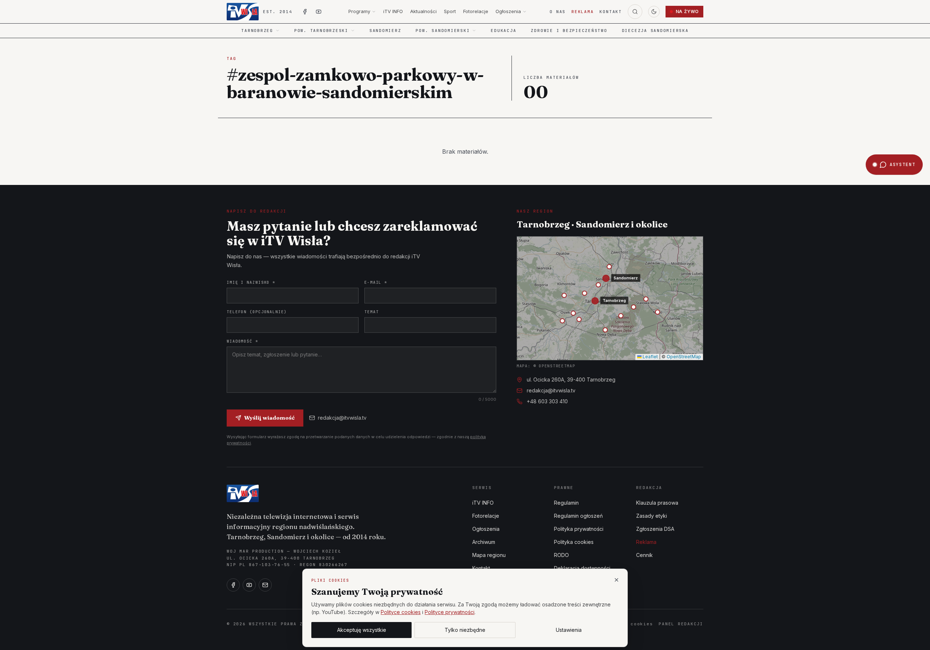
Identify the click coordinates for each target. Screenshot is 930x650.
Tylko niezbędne (465, 630)
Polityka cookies (574, 542)
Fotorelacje (475, 11)
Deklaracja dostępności (582, 568)
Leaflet (650, 356)
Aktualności (423, 11)
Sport (450, 11)
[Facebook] (233, 585)
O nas (558, 11)
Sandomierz (385, 30)
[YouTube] (249, 585)
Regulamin (566, 503)
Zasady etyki (651, 516)
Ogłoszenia (508, 11)
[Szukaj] (635, 11)
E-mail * (375, 282)
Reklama (582, 11)
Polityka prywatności (578, 529)
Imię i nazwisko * (251, 282)
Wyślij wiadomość (269, 417)
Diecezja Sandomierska (655, 30)
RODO (561, 555)
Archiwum (483, 542)
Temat (371, 311)
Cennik (644, 555)
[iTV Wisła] (243, 493)
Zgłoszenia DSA (655, 529)
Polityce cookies (401, 612)
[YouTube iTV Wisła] (318, 11)
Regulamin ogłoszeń (578, 516)
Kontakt (610, 11)
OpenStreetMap (684, 356)
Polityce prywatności (449, 612)
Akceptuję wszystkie (361, 630)
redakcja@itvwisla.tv (342, 418)
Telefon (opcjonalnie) (257, 311)
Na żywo (687, 11)
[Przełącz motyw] (654, 11)
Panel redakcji (681, 623)
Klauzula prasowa (657, 503)
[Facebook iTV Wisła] (304, 11)
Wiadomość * (242, 341)
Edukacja (503, 30)
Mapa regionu (489, 555)
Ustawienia (569, 630)
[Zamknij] (616, 579)
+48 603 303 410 (547, 401)
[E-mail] (265, 585)
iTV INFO (393, 11)
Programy (359, 11)
